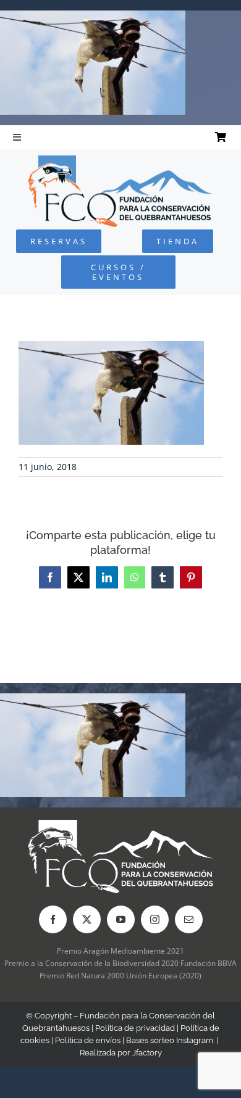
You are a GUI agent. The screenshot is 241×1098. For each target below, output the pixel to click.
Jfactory (147, 1052)
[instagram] (155, 919)
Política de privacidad (135, 1028)
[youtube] (121, 919)
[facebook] (53, 919)
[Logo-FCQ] (120, 161)
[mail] (189, 919)
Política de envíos (87, 1040)
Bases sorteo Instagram (169, 1040)
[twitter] (87, 919)
